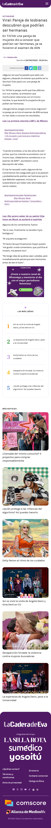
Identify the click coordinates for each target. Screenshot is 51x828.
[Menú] (47, 4)
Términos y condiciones (8, 776)
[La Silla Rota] (25, 740)
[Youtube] (25, 789)
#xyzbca (25, 133)
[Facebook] (14, 789)
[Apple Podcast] (37, 789)
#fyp (6, 133)
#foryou (12, 133)
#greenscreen (30, 195)
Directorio (34, 770)
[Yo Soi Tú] (25, 757)
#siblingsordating (37, 133)
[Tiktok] (29, 789)
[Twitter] (18, 789)
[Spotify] (33, 789)
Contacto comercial (38, 776)
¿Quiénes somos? (11, 769)
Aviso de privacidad (12, 782)
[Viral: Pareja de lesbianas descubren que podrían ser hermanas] (26, 68)
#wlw (18, 133)
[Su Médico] (25, 747)
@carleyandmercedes (14, 130)
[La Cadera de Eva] (12, 4)
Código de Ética (36, 781)
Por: (10, 57)
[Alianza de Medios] (25, 811)
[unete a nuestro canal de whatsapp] (25, 281)
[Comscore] (25, 803)
